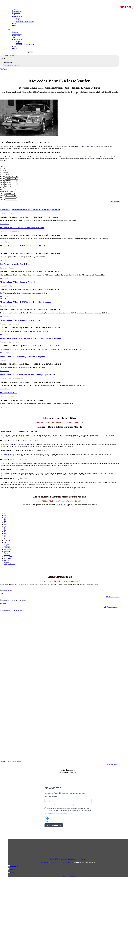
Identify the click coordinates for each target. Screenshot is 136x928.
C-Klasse (7, 542)
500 (5, 535)
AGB (78, 859)
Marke (2, 176)
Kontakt (83, 859)
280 (5, 526)
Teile (13, 14)
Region (2, 195)
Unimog (6, 562)
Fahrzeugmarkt (17, 16)
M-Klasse (7, 551)
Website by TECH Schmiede (68, 876)
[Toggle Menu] (9, 29)
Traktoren (19, 20)
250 (5, 524)
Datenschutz (63, 859)
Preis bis (2, 199)
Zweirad (5, 173)
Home (52, 859)
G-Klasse (7, 546)
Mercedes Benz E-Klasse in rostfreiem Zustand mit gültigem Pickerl (27, 375)
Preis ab (2, 197)
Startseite (15, 9)
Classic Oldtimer (9, 55)
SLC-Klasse (8, 556)
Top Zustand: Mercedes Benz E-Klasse (15, 264)
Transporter (7, 560)
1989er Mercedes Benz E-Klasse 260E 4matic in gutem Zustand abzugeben (30, 338)
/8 (4, 539)
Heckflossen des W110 (21, 444)
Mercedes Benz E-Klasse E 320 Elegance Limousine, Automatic (25, 302)
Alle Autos (3, 69)
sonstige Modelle (9, 564)
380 (5, 531)
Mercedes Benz (61, 505)
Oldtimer (68, 862)
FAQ (56, 859)
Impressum (71, 859)
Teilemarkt (5, 175)
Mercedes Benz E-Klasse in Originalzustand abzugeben (22, 356)
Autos (18, 18)
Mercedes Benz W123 (8, 393)
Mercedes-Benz (90, 146)
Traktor (4, 171)
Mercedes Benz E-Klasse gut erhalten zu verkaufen (20, 320)
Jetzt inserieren (17, 11)
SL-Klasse (7, 558)
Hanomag (7, 548)
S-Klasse (7, 555)
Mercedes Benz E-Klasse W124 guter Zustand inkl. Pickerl (23, 246)
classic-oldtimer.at (44, 862)
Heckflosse (7, 549)
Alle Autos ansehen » (112, 597)
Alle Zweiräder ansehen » (111, 764)
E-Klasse (7, 544)
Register (14, 25)
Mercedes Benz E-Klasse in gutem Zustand (17, 282)
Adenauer (7, 540)
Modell (2, 191)
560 (5, 537)
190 (5, 515)
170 (5, 514)
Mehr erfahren (4, 224)
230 (5, 521)
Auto (4, 169)
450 (5, 533)
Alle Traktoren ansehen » (111, 607)
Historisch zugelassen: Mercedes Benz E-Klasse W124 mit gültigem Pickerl (30, 210)
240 (5, 522)
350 (5, 530)
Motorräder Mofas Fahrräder (25, 22)
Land (1, 193)
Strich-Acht (7, 454)
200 (5, 517)
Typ (1, 188)
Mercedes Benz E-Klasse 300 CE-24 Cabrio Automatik (22, 228)
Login (14, 23)
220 (5, 519)
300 (5, 528)
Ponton (21, 435)
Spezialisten (16, 13)
